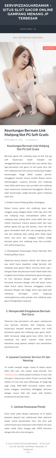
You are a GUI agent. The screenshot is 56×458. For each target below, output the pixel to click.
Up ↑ (29, 452)
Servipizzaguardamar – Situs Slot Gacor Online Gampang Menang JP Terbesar (29, 447)
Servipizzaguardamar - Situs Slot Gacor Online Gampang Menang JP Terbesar (28, 11)
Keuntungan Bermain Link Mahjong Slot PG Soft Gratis (26, 132)
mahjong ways (11, 374)
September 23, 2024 (13, 140)
